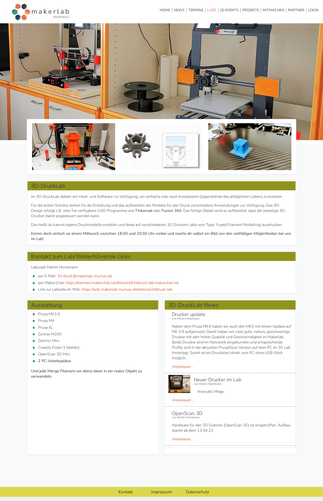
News (179, 10)
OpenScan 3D (187, 413)
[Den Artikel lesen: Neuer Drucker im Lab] (179, 391)
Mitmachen (273, 10)
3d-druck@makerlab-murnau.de (84, 276)
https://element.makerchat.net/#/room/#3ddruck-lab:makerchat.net (122, 282)
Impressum (161, 492)
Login (313, 10)
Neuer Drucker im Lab (217, 379)
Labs (211, 10)
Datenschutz (197, 492)
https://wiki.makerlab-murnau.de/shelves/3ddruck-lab (127, 289)
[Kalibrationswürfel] (250, 146)
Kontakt (125, 492)
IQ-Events (229, 10)
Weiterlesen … (183, 366)
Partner (296, 10)
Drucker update (188, 314)
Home (165, 10)
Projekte (250, 10)
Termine (195, 10)
